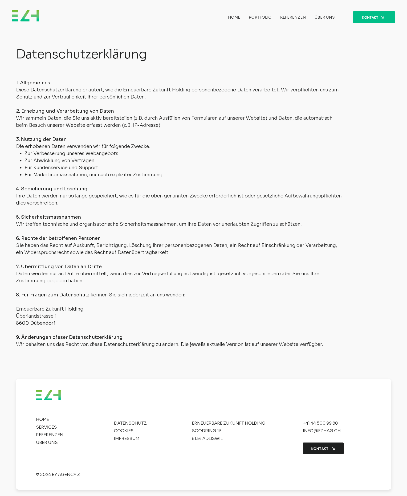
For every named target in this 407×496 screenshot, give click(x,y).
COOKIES (124, 430)
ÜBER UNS (47, 442)
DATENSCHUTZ (130, 423)
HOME (42, 419)
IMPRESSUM (126, 438)
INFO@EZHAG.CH (322, 430)
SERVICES (46, 427)
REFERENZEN (49, 434)
